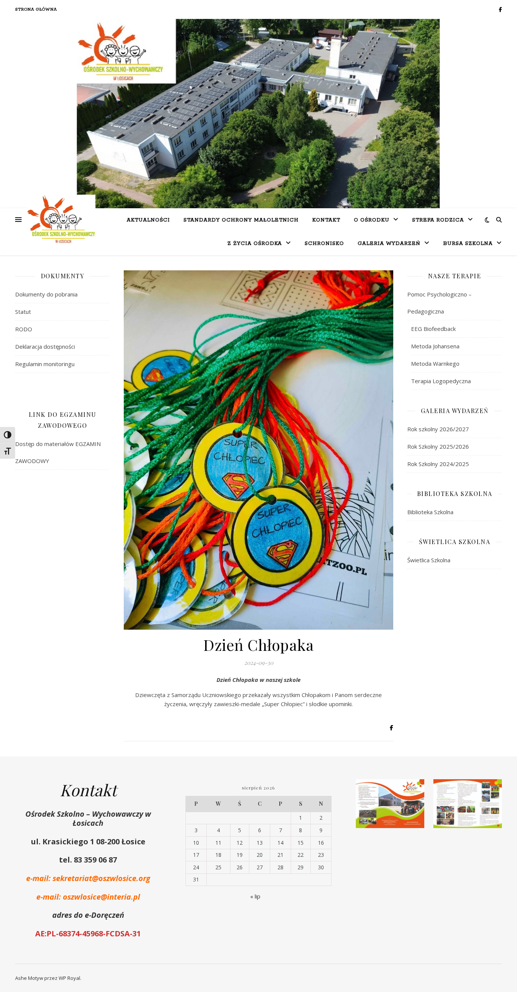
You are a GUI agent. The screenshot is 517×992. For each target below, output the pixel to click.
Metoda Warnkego (435, 363)
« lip (255, 896)
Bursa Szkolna (468, 243)
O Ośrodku (371, 220)
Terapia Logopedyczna (441, 381)
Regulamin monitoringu (45, 364)
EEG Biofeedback (433, 328)
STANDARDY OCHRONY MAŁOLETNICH (241, 220)
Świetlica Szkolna (428, 560)
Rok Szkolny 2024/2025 (438, 464)
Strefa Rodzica (438, 220)
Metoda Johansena (435, 346)
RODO (23, 329)
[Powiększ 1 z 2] (414, 789)
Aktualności (148, 220)
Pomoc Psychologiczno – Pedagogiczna (439, 302)
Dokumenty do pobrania (46, 294)
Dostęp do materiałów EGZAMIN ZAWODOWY (58, 452)
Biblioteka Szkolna (430, 512)
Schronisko (324, 243)
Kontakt (326, 220)
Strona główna (36, 9)
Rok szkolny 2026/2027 (438, 429)
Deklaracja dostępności (45, 346)
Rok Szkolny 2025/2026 (438, 446)
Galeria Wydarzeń (389, 243)
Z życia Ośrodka (254, 243)
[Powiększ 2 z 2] (492, 789)
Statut (23, 311)
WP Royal (69, 978)
